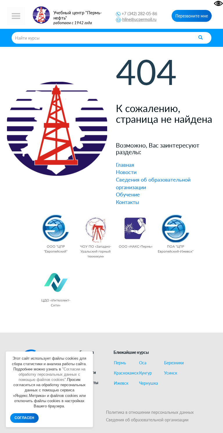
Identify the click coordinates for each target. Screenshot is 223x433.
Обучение (128, 194)
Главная (125, 165)
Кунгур (145, 373)
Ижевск (121, 383)
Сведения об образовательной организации (147, 419)
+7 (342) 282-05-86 (139, 13)
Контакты (127, 202)
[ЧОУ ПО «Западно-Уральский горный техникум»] (96, 228)
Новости (126, 172)
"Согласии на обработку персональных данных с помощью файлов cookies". (52, 374)
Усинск (170, 373)
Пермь (120, 363)
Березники (174, 363)
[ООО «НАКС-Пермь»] (135, 228)
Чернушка (148, 383)
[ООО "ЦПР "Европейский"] (55, 228)
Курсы (85, 362)
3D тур (86, 392)
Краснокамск (124, 373)
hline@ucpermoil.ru (139, 19)
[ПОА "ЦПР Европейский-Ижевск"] (175, 228)
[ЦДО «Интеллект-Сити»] (55, 282)
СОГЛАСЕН (24, 418)
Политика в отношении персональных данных (150, 412)
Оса (142, 363)
